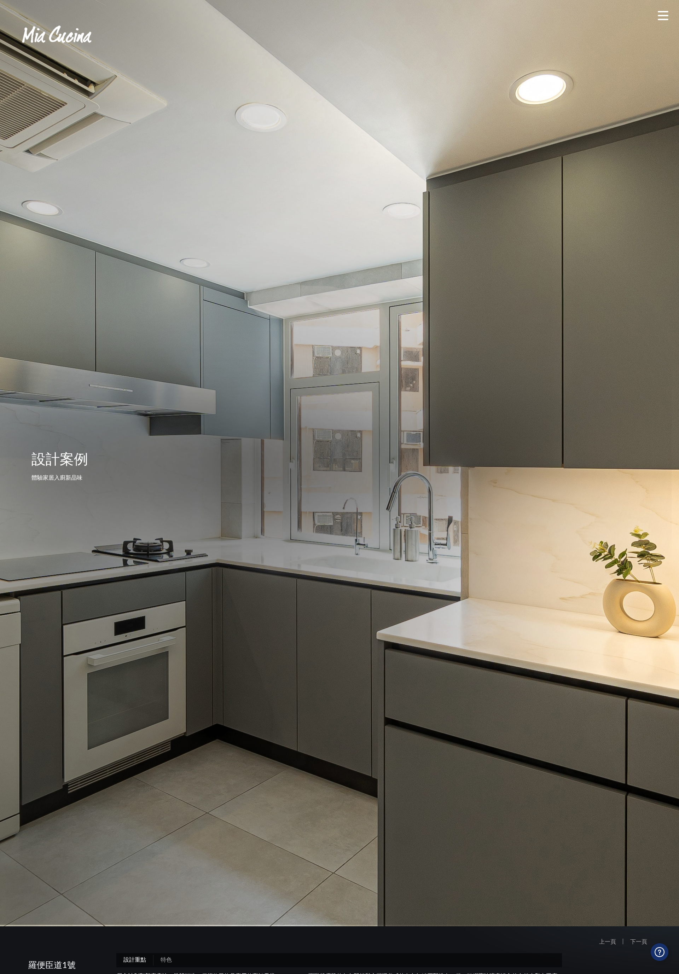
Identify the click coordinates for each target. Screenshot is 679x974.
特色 (166, 959)
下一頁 (638, 941)
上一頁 (607, 941)
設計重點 (134, 959)
